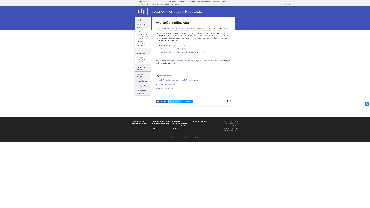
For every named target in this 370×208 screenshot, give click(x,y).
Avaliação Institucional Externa (166, 84)
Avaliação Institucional (139, 123)
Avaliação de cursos (138, 121)
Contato (154, 128)
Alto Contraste (286, 4)
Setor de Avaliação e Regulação (177, 11)
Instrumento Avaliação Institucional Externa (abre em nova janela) (179, 61)
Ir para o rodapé (174, 4)
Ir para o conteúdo (143, 4)
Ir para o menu (154, 4)
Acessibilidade (279, 7)
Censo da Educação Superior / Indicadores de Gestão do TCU (161, 123)
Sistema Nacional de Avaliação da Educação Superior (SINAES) (179, 28)
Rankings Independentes (164, 88)
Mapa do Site (279, 4)
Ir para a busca (164, 4)
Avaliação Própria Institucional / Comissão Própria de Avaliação (178, 80)
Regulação (175, 128)
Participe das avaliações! (200, 121)
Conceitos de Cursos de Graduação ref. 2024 (175, 52)
